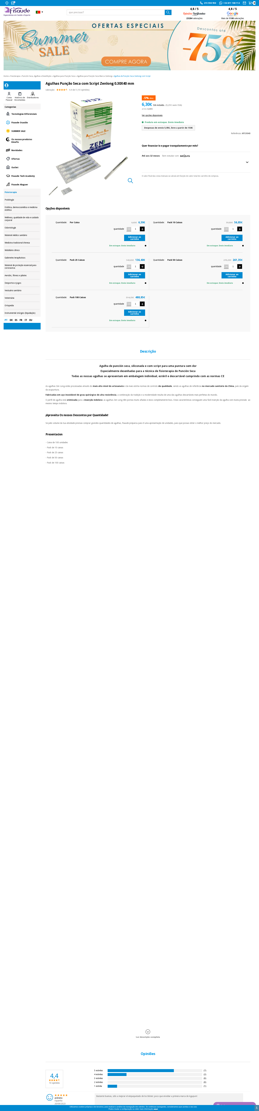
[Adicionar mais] (142, 229)
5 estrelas (98, 1070)
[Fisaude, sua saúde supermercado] (17, 12)
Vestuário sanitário (22, 290)
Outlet (22, 167)
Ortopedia (22, 305)
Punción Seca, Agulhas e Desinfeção (36, 76)
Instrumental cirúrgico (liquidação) (22, 313)
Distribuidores (33, 98)
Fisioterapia (15, 76)
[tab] (9, 96)
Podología (22, 199)
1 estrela (98, 1086)
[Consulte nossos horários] (13, 3)
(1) (205, 1086)
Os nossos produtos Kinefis (22, 140)
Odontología (22, 227)
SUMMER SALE (22, 131)
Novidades (22, 150)
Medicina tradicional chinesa (22, 242)
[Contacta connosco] (245, 3)
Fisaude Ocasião (22, 122)
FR (21, 320)
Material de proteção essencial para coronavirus (22, 267)
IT (26, 320)
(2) (205, 1074)
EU (30, 320)
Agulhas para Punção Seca (64, 76)
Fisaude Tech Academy (22, 176)
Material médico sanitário (22, 235)
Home (6, 76)
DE (11, 320)
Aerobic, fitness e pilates (22, 275)
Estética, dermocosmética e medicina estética (22, 209)
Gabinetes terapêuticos (22, 257)
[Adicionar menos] (128, 229)
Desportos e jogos (22, 283)
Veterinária (22, 298)
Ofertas (22, 158)
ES (16, 320)
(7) (205, 1070)
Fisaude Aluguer (22, 184)
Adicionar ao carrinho (134, 238)
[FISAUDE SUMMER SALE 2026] (129, 45)
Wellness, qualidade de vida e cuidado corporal (22, 219)
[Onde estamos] (7, 3)
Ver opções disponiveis (152, 115)
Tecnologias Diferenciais (22, 113)
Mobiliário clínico (22, 250)
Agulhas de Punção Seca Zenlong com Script (132, 76)
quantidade (119, 229)
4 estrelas (98, 1074)
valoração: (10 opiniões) (67, 90)
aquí (156, 1109)
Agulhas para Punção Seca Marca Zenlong (94, 76)
